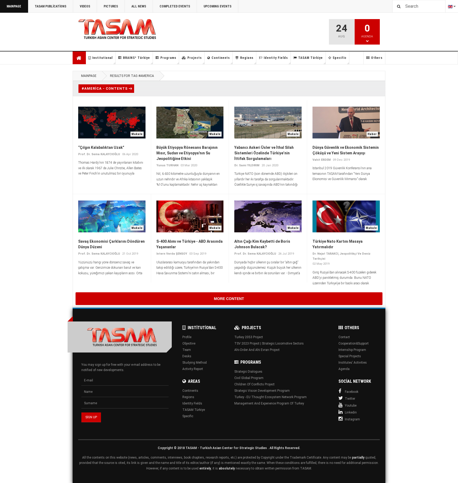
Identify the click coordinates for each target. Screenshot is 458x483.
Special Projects (349, 356)
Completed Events (175, 6)
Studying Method (194, 362)
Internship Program (352, 350)
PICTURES (111, 6)
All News (138, 6)
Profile (186, 337)
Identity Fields (276, 58)
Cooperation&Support (353, 343)
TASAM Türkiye (310, 58)
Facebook (351, 392)
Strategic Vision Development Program (262, 391)
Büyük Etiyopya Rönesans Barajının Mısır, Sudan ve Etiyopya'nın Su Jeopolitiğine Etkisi (187, 153)
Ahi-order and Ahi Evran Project (257, 350)
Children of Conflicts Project (254, 384)
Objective (188, 343)
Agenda (344, 369)
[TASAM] (126, 29)
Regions (246, 58)
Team (186, 350)
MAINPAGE (14, 6)
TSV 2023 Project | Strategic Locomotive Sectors (269, 343)
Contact (344, 337)
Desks (186, 356)
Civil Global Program (248, 378)
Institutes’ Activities (352, 362)
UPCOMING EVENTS (217, 6)
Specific (339, 58)
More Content (229, 299)
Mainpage (79, 57)
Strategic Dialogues (248, 371)
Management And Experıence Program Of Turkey (269, 403)
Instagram (352, 419)
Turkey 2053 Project (248, 337)
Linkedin (351, 412)
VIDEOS (85, 6)
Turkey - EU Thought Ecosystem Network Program (270, 397)
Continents (221, 58)
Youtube (350, 405)
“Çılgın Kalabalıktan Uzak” (101, 147)
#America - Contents (105, 88)
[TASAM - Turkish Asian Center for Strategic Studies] (121, 337)
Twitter (350, 399)
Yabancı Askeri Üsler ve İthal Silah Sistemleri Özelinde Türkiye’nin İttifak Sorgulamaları (264, 153)
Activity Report (192, 369)
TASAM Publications (50, 6)
